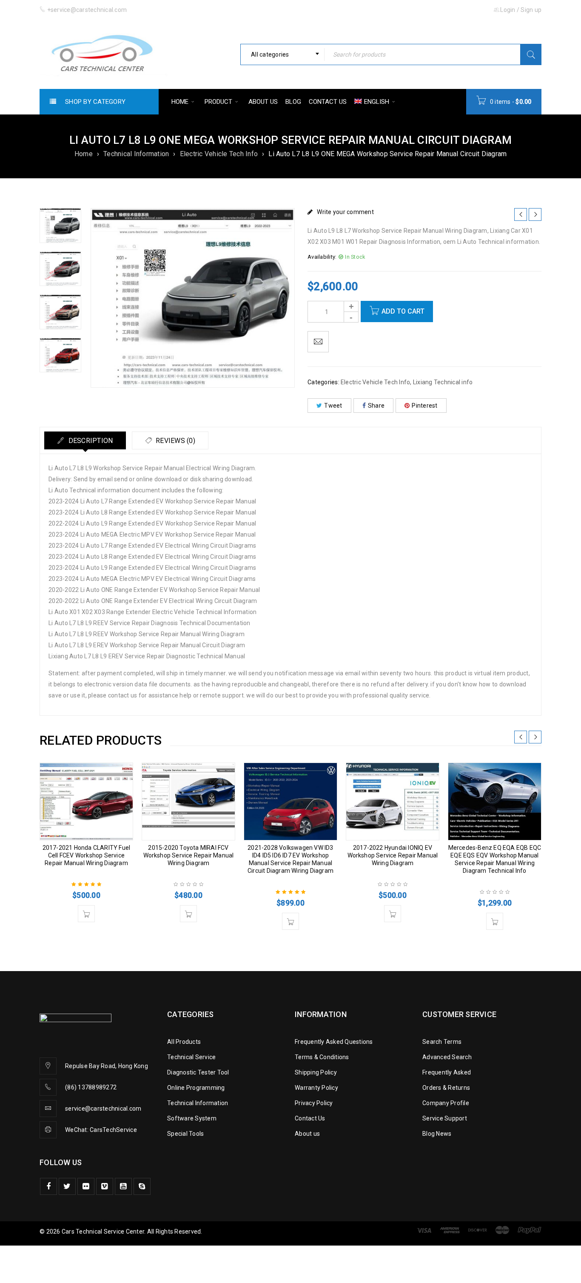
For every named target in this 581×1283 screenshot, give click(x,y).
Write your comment (345, 212)
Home (83, 154)
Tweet (333, 405)
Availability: (322, 257)
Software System (191, 1118)
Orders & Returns (446, 1087)
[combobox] (282, 54)
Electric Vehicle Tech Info (219, 154)
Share (376, 405)
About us (307, 1133)
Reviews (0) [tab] (174, 441)
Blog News (436, 1133)
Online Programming (196, 1087)
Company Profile (445, 1103)
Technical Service (191, 1057)
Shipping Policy (316, 1072)
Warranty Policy (316, 1087)
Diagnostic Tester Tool (198, 1072)
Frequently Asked (446, 1072)
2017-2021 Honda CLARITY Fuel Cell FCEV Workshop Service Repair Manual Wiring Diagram (87, 855)
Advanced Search (447, 1057)
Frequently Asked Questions (334, 1041)
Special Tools (185, 1133)
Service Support (444, 1118)
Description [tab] (89, 441)
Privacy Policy (314, 1103)
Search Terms (441, 1041)
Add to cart (403, 311)
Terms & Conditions (322, 1057)
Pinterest (424, 405)
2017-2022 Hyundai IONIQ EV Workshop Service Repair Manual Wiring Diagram (392, 855)
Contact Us (310, 1118)
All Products (184, 1041)
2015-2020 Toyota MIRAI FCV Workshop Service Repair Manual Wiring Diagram (188, 855)
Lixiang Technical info (443, 382)
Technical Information (136, 154)
